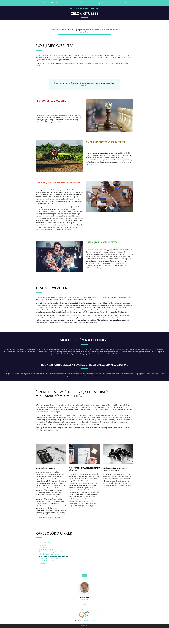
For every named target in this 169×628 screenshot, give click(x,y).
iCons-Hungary (89, 621)
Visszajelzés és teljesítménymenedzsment (53, 556)
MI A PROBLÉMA (92, 3)
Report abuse (83, 625)
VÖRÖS (57, 3)
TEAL (85, 3)
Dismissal (42, 563)
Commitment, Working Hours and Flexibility (53, 552)
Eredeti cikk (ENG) (45, 543)
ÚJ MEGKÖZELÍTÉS (48, 3)
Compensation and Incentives (49, 559)
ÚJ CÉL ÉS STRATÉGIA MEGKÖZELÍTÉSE (108, 3)
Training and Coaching (46, 550)
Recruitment (43, 545)
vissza (40, 3)
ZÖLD (80, 3)
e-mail (84, 604)
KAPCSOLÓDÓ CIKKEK (126, 3)
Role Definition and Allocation (49, 561)
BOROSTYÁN (64, 3)
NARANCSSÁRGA (73, 3)
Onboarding (43, 547)
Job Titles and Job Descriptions (49, 554)
